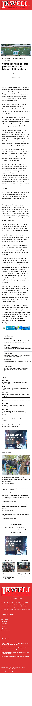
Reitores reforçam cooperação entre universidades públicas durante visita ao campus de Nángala (17, 349)
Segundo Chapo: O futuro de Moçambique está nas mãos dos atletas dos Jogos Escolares (16, 341)
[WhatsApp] (21, 81)
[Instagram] (9, 671)
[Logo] (14, 5)
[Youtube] (26, 671)
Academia (7, 345)
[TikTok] (16, 671)
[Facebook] (10, 81)
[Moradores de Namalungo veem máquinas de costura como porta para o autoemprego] (16, 465)
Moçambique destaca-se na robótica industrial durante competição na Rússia (17, 356)
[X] (14, 81)
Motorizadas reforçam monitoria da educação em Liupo (16, 400)
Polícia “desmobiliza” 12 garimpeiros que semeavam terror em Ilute (23, 575)
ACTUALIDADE (6, 58)
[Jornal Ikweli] (12, 74)
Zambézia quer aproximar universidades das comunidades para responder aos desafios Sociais (16, 370)
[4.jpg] (16, 331)
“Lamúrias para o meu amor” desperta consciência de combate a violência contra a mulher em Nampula (8, 576)
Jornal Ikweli (18, 73)
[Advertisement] (16, 27)
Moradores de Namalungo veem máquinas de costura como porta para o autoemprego (15, 425)
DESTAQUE (22, 58)
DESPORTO (15, 58)
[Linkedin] (12, 671)
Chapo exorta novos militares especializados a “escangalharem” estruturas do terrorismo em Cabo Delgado (15, 413)
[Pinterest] (17, 81)
